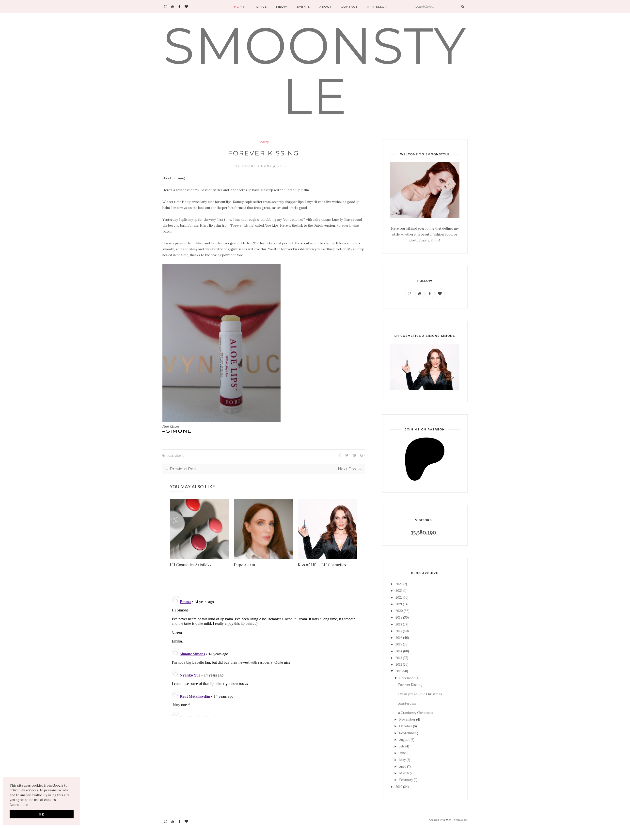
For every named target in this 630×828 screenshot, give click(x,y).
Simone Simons (257, 166)
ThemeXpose (460, 819)
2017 (398, 631)
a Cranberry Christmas (415, 713)
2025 (399, 584)
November (407, 719)
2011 (398, 671)
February (406, 780)
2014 (398, 651)
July (402, 746)
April (402, 766)
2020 (399, 611)
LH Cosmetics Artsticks (190, 564)
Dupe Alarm (244, 564)
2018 (398, 624)
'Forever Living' (242, 225)
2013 (398, 658)
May (402, 760)
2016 (398, 638)
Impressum (377, 6)
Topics (260, 6)
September (407, 733)
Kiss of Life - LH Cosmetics (322, 564)
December (407, 678)
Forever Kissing (410, 685)
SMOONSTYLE (315, 71)
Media (281, 6)
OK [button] (42, 814)
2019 (398, 617)
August (404, 740)
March (404, 773)
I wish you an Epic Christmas (420, 694)
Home (239, 6)
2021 (398, 604)
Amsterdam (407, 703)
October (405, 726)
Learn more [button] (19, 805)
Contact (349, 6)
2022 (399, 597)
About (325, 6)
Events (303, 6)
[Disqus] (263, 654)
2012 (398, 664)
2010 (398, 787)
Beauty (264, 142)
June (402, 753)
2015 (398, 644)
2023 (399, 591)
